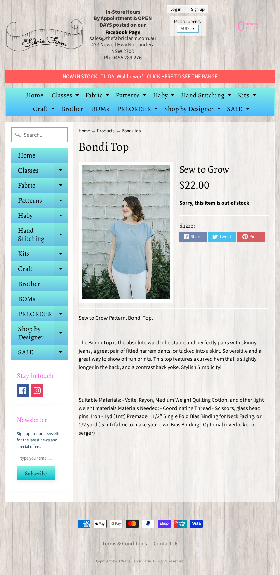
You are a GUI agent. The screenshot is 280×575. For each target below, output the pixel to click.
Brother (72, 108)
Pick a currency (187, 21)
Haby (164, 96)
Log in (175, 9)
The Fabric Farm (138, 561)
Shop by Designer (193, 110)
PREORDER (138, 110)
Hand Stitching (207, 96)
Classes (66, 96)
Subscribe (36, 473)
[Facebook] (23, 390)
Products (106, 130)
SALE (239, 110)
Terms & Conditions (124, 543)
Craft (44, 110)
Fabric (98, 96)
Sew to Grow (204, 169)
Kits (248, 96)
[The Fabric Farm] (44, 35)
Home (34, 95)
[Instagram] (37, 390)
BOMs (100, 108)
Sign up (198, 9)
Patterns (132, 96)
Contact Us (166, 543)
